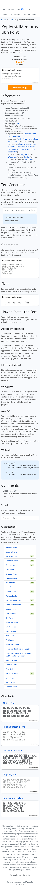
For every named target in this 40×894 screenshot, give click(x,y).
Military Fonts (11, 556)
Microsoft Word (14, 149)
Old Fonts (9, 618)
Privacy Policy (15, 875)
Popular (4, 14)
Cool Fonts (10, 569)
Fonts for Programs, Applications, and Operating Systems (19, 654)
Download (19, 87)
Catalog (11, 9)
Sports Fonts (11, 613)
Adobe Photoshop (24, 139)
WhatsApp (12, 157)
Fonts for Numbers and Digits (18, 649)
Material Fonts (11, 664)
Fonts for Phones (13, 644)
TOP (28, 9)
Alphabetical (15, 14)
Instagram (23, 154)
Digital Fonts (11, 631)
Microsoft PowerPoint (26, 146)
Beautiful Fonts (12, 547)
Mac (34, 134)
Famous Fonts (11, 565)
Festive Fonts (11, 591)
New (20, 9)
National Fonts (11, 682)
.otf (17, 123)
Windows (28, 134)
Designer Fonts (12, 561)
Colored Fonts (11, 687)
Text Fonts (10, 640)
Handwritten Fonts (13, 605)
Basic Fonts (10, 583)
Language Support (29, 14)
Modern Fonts (11, 609)
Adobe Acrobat (23, 144)
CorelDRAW (12, 152)
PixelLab (28, 159)
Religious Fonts (12, 673)
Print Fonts (10, 587)
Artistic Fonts (11, 627)
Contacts (26, 875)
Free (3, 9)
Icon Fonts (10, 635)
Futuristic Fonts (12, 622)
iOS (22, 136)
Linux (10, 136)
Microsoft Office (28, 149)
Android (16, 136)
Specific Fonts (11, 660)
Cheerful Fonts (11, 552)
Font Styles (10, 669)
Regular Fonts (11, 578)
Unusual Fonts (11, 574)
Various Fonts (11, 596)
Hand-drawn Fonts (13, 600)
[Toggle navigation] (5, 3)
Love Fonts (10, 678)
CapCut (26, 157)
